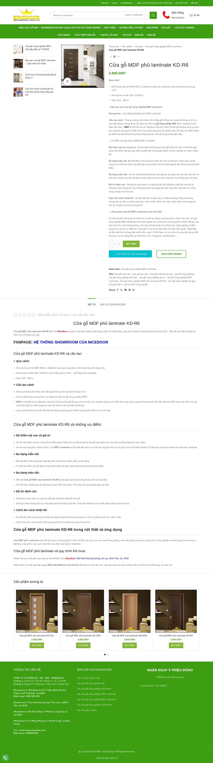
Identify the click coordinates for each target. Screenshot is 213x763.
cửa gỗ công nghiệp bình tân (123, 277)
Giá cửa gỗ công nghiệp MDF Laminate (96, 694)
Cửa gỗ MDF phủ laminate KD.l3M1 (83, 635)
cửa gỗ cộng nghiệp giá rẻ (152, 277)
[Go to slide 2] (108, 654)
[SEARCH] (153, 15)
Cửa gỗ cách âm (122, 274)
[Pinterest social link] (130, 290)
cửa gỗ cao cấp (140, 274)
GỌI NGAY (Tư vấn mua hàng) (131, 254)
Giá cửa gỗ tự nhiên (87, 710)
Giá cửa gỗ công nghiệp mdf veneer (95, 704)
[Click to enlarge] (67, 81)
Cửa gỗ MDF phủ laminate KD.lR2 (176, 635)
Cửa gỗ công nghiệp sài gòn (182, 281)
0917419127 (178, 18)
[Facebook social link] (117, 290)
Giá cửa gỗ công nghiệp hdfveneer (94, 688)
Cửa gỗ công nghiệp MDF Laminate (163, 46)
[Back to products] (114, 57)
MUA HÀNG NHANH (171, 254)
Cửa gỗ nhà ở (116, 284)
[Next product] (118, 57)
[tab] (92, 303)
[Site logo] (27, 15)
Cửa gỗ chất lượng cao (161, 274)
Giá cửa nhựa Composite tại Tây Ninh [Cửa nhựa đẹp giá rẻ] (39, 91)
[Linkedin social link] (133, 290)
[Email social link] (125, 290)
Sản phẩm (127, 46)
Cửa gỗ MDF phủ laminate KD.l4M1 (129, 635)
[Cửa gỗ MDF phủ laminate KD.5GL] (37, 611)
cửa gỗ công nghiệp (184, 274)
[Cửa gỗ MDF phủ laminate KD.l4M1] (129, 611)
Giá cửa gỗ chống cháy (88, 678)
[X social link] (121, 290)
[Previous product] (111, 57)
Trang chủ (114, 46)
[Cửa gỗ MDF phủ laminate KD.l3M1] (83, 611)
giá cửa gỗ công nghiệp (136, 284)
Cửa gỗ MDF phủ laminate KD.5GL (36, 635)
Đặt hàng (131, 244)
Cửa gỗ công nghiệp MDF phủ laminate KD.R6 (143, 281)
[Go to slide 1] (105, 654)
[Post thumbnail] (18, 49)
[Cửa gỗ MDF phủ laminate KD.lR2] (176, 611)
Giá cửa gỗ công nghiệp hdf (90, 683)
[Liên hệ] (5, 757)
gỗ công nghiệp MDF (166, 123)
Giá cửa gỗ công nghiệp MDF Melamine (96, 699)
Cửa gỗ (139, 46)
